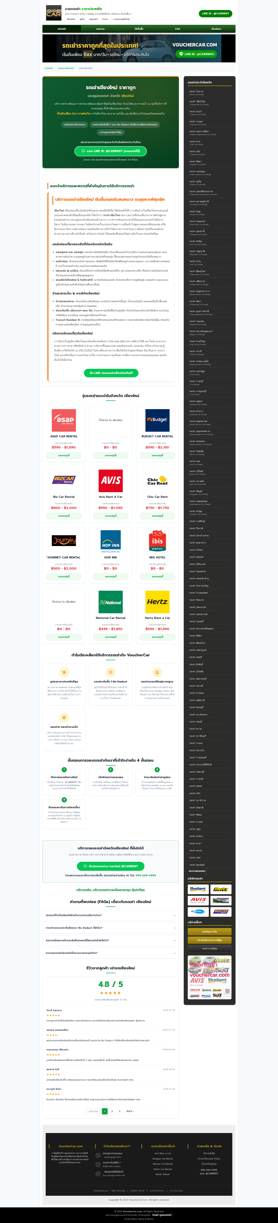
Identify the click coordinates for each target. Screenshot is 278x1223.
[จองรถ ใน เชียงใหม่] (110, 420)
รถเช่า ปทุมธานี (198, 252)
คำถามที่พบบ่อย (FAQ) (209, 1158)
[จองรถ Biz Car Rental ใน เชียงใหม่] (64, 481)
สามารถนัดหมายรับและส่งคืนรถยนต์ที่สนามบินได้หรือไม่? (77, 940)
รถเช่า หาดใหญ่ (197, 342)
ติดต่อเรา (216, 29)
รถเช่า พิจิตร (195, 635)
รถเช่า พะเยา (195, 850)
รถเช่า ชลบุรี (195, 721)
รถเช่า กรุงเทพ (197, 322)
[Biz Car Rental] (221, 912)
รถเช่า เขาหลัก (197, 482)
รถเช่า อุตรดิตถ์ (196, 865)
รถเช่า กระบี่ (196, 352)
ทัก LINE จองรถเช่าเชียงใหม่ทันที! (111, 373)
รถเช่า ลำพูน (198, 512)
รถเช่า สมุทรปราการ (200, 292)
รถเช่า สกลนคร (200, 442)
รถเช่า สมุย (197, 212)
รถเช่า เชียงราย (198, 282)
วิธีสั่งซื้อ (139, 29)
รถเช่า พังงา (198, 302)
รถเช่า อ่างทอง (196, 693)
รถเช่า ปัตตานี (196, 807)
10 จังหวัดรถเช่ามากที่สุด (209, 940)
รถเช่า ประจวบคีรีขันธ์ (200, 764)
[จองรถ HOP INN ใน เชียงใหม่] (111, 541)
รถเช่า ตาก (196, 142)
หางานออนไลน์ (176, 1190)
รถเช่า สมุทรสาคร (200, 422)
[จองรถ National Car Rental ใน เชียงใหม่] (111, 602)
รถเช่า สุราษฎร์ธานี (199, 202)
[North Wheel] (221, 900)
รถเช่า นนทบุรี (196, 621)
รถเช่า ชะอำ (197, 112)
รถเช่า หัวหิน (197, 242)
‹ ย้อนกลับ (93, 1111)
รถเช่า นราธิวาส (197, 800)
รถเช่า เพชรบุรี (196, 772)
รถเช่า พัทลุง (195, 814)
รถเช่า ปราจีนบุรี (197, 736)
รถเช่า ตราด (195, 728)
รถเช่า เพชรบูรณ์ (197, 650)
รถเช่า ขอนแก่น (198, 222)
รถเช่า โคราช (196, 92)
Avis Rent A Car (110, 497)
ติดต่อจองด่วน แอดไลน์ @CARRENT (113, 866)
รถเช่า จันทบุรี (196, 707)
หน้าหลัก (62, 29)
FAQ (177, 29)
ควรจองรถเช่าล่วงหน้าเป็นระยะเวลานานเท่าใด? (71, 953)
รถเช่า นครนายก (197, 607)
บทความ (100, 29)
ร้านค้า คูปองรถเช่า (161, 1215)
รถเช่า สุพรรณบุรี (198, 678)
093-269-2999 (146, 875)
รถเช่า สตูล (195, 829)
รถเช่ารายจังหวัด (66, 68)
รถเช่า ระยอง (197, 122)
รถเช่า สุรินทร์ (196, 557)
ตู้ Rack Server (137, 1190)
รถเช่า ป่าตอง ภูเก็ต (200, 362)
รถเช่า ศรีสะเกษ (197, 564)
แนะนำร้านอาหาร (157, 1190)
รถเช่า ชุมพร (195, 786)
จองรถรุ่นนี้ (64, 455)
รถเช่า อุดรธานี (198, 232)
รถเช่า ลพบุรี (195, 657)
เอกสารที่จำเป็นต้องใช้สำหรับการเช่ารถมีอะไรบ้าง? (74, 915)
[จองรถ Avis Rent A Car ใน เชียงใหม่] (111, 481)
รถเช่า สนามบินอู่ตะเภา (201, 332)
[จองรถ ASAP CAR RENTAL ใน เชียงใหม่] (64, 420)
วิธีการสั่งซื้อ (209, 1153)
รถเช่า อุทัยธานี (197, 700)
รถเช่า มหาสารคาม (199, 535)
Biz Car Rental (63, 497)
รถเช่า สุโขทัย (196, 671)
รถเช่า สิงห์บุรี (196, 664)
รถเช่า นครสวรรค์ (198, 614)
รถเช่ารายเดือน (209, 948)
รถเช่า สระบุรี (196, 686)
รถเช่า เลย (196, 462)
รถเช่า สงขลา (196, 836)
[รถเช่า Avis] (198, 900)
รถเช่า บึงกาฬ (196, 528)
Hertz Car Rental (163, 1169)
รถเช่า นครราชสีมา (202, 132)
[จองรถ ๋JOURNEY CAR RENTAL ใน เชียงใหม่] (64, 541)
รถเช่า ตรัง (197, 152)
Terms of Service (145, 1219)
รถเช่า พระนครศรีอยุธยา (201, 628)
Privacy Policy (131, 1219)
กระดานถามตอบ (197, 871)
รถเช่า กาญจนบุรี (197, 392)
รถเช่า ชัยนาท (196, 600)
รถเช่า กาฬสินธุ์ (197, 521)
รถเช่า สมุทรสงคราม (201, 432)
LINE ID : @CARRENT (215, 13)
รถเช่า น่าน (196, 262)
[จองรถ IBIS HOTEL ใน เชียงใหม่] (157, 541)
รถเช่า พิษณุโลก (199, 272)
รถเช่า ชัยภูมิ (198, 492)
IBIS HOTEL (157, 557)
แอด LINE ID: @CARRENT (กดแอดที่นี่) (113, 151)
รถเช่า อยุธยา (198, 402)
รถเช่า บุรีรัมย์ (197, 472)
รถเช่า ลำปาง (198, 412)
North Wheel (163, 1174)
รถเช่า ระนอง (196, 821)
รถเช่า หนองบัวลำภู (199, 578)
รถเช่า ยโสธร (196, 550)
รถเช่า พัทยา (197, 162)
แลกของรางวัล (209, 931)
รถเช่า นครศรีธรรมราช (203, 192)
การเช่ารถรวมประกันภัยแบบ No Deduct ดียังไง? (74, 928)
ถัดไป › (130, 1111)
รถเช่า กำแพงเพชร (198, 593)
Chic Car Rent (157, 497)
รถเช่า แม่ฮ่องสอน (199, 502)
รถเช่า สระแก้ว (196, 750)
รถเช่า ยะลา (195, 843)
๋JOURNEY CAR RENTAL (63, 557)
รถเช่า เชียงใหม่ (199, 102)
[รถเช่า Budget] (198, 889)
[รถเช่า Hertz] (221, 889)
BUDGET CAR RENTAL (157, 436)
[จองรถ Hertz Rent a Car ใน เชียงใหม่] (157, 602)
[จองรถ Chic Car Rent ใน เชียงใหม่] (157, 481)
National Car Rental (110, 618)
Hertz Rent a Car (157, 618)
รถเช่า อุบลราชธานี (200, 312)
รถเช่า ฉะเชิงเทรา (198, 714)
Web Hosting (118, 1190)
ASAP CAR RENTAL (64, 436)
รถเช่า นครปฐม (197, 372)
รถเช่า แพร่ (194, 857)
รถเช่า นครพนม (200, 172)
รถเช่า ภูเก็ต (197, 182)
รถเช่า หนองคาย (197, 571)
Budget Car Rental (163, 1158)
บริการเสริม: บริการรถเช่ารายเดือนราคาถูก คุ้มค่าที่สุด (110, 890)
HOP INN (110, 557)
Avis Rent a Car (162, 1153)
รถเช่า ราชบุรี (196, 382)
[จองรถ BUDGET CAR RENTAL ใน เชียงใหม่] (157, 420)
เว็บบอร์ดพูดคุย (209, 1164)
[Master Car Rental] (198, 912)
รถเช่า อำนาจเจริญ (198, 585)
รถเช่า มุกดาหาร (197, 542)
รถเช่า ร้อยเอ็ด (196, 452)
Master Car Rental (162, 1164)
